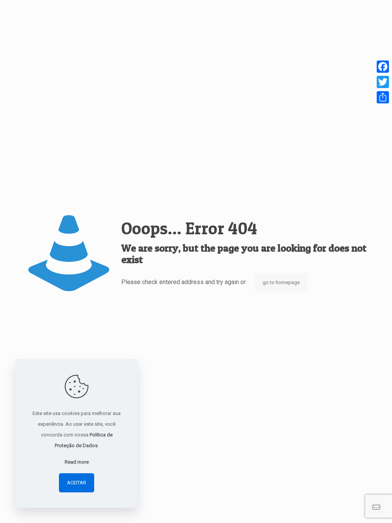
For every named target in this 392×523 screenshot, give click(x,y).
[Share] (382, 97)
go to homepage (281, 282)
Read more (77, 462)
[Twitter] (382, 82)
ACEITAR (76, 482)
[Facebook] (382, 66)
